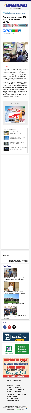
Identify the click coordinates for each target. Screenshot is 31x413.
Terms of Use (21, 394)
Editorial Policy (12, 398)
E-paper (9, 392)
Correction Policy (13, 401)
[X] (14, 327)
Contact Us (11, 394)
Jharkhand (10, 383)
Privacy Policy (12, 396)
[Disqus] (15, 179)
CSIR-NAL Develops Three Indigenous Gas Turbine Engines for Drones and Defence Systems (14, 279)
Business (8, 12)
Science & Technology (14, 387)
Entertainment (19, 389)
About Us (18, 392)
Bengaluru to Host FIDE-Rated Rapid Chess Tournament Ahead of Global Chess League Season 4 (15, 317)
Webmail (24, 403)
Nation (19, 383)
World (18, 385)
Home (4, 12)
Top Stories (17, 380)
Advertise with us (13, 403)
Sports (9, 389)
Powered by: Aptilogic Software (16, 407)
